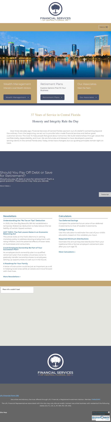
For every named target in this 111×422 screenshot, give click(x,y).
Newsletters (9, 216)
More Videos (5, 186)
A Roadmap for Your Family (15, 264)
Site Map (3, 412)
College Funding (66, 230)
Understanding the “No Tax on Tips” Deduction (24, 220)
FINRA (93, 399)
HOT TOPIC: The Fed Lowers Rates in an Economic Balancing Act (25, 233)
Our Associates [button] (87, 97)
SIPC (98, 399)
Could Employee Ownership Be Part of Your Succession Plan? (22, 249)
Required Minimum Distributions (73, 239)
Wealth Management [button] (16, 97)
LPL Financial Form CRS (9, 396)
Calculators (65, 216)
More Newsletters (11, 277)
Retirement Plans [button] (51, 97)
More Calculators (67, 252)
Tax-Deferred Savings (68, 220)
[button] (104, 27)
